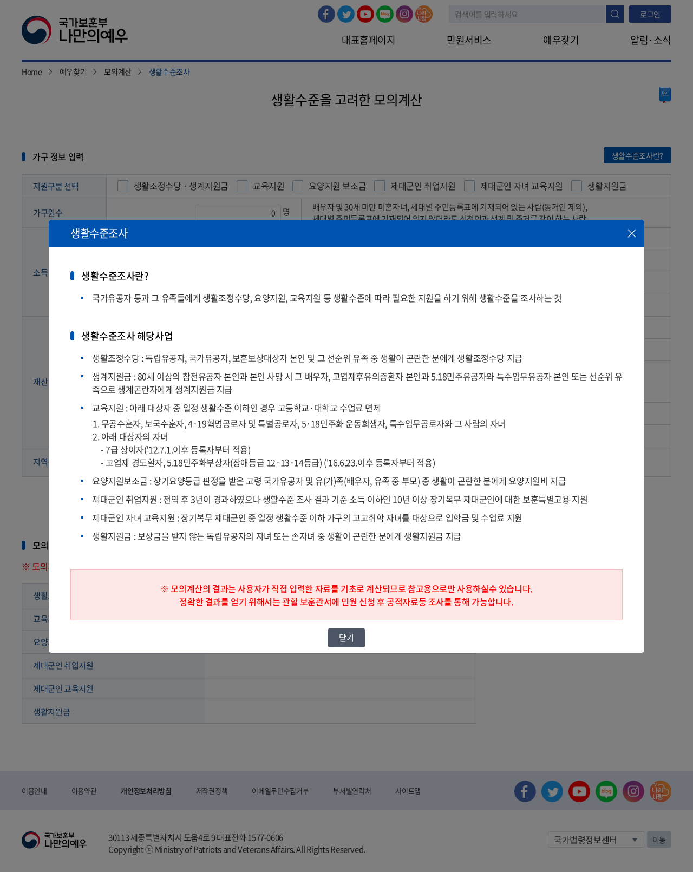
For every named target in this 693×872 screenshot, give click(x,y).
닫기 (346, 638)
